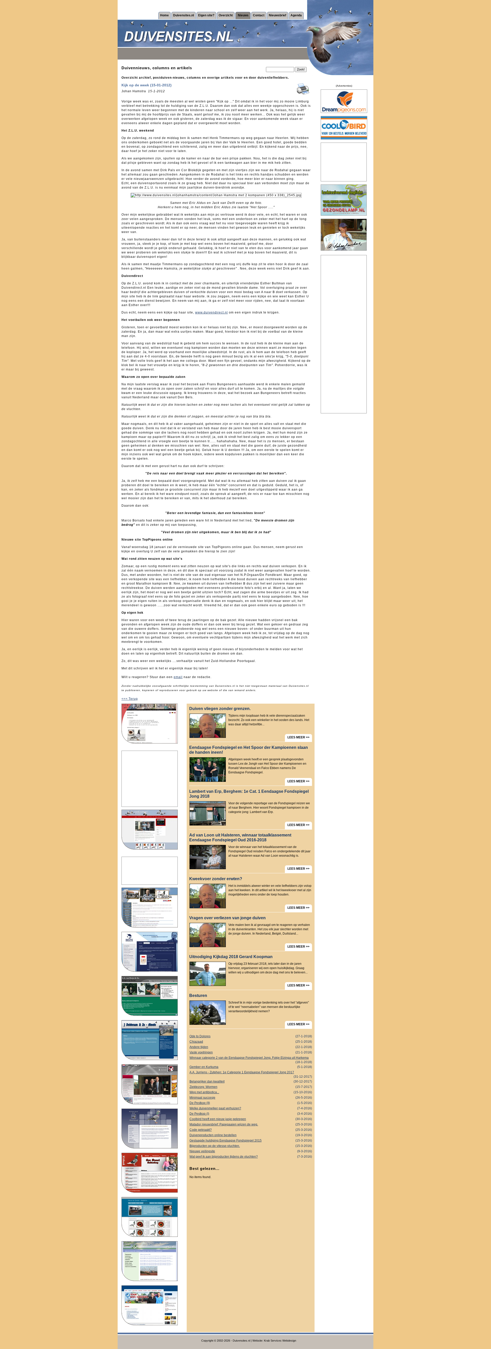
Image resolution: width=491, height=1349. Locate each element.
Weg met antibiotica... (250, 1092)
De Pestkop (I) (250, 1113)
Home (164, 15)
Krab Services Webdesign (280, 1340)
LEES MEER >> (298, 737)
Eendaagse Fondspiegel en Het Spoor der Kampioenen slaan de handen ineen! (248, 749)
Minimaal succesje (250, 1097)
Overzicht (226, 15)
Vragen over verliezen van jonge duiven (227, 918)
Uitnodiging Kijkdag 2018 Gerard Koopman (231, 957)
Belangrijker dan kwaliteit (250, 1081)
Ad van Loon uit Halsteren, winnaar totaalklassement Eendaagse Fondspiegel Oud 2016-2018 (240, 837)
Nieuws (243, 15)
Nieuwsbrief (277, 15)
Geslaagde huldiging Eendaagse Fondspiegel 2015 (250, 1140)
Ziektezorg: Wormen (250, 1087)
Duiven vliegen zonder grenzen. (220, 708)
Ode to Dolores (250, 1036)
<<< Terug (129, 699)
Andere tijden (250, 1047)
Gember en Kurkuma (250, 1067)
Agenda (296, 15)
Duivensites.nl (183, 15)
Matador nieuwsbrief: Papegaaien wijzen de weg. (250, 1124)
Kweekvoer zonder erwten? (215, 879)
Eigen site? (206, 15)
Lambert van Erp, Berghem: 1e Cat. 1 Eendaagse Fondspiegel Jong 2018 (249, 793)
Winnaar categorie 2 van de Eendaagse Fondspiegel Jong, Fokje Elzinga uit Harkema (250, 1058)
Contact (258, 15)
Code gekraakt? (250, 1130)
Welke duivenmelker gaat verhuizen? (250, 1108)
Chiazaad (250, 1041)
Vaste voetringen (250, 1052)
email (178, 677)
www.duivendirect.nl (211, 312)
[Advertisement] (149, 778)
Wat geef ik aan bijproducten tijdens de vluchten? (250, 1156)
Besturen (198, 995)
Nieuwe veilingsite (250, 1151)
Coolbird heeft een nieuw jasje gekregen (250, 1119)
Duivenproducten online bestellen (250, 1135)
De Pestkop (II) (250, 1103)
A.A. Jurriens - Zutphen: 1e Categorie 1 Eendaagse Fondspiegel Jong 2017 (250, 1073)
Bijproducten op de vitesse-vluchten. (250, 1146)
